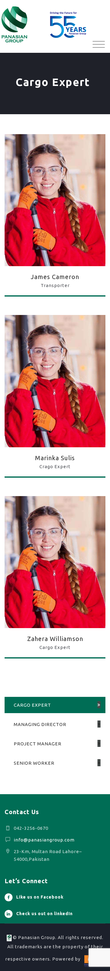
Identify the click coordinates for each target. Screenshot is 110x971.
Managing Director (40, 724)
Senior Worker (34, 763)
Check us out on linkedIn (44, 913)
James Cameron (55, 276)
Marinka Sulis (55, 457)
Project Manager (37, 743)
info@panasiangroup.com (44, 839)
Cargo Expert (32, 705)
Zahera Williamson (55, 638)
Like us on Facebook (40, 897)
